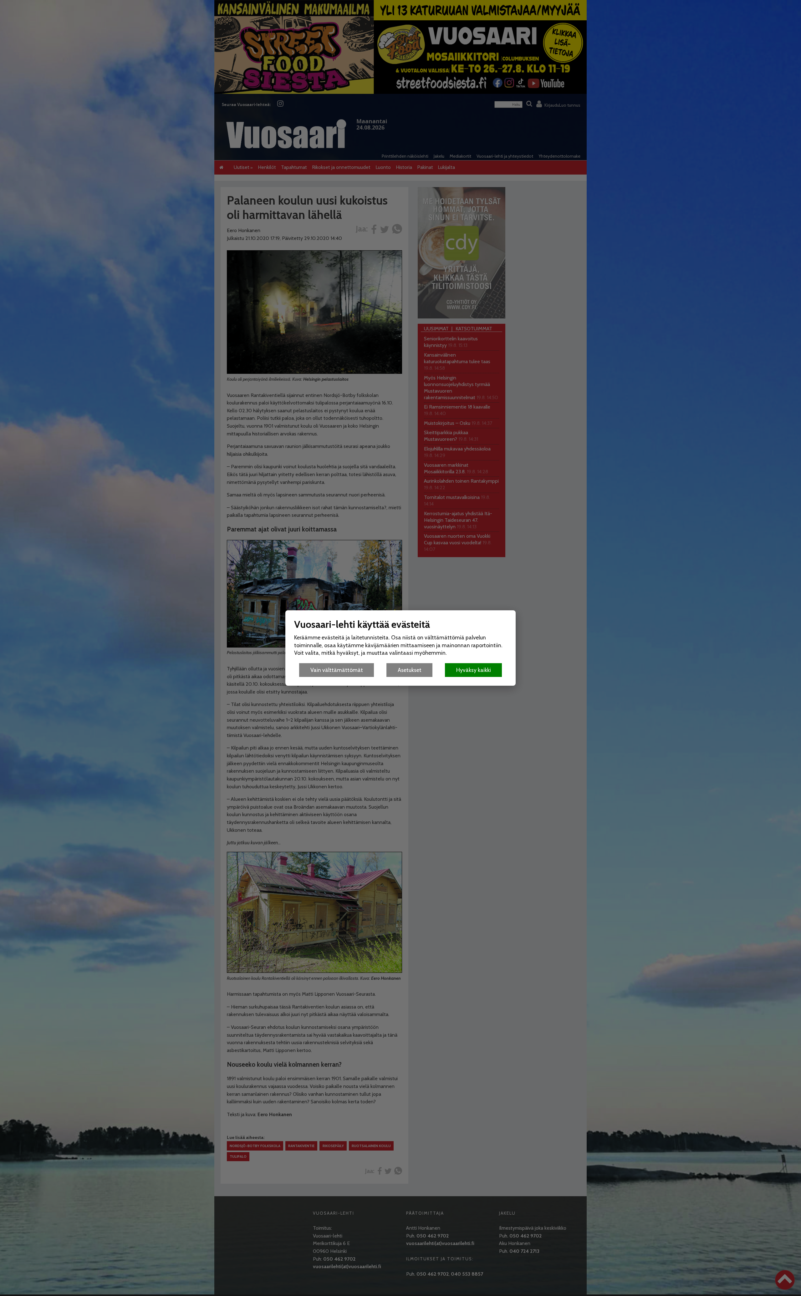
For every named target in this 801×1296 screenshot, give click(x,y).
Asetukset (409, 670)
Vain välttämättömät (336, 670)
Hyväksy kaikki (473, 670)
